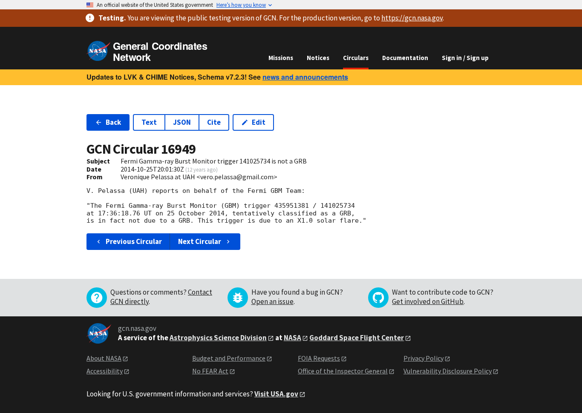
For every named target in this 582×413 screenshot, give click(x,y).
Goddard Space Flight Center (356, 337)
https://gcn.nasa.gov (412, 18)
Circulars (356, 58)
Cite (214, 122)
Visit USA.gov (276, 394)
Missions (280, 58)
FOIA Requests (319, 358)
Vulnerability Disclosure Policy (447, 371)
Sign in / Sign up (465, 58)
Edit (258, 122)
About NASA (103, 358)
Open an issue (272, 301)
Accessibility (104, 371)
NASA (292, 337)
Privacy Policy (423, 358)
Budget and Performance (228, 358)
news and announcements (305, 77)
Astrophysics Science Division (218, 337)
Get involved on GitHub (428, 301)
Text (149, 122)
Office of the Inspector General (343, 371)
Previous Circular (134, 241)
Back (113, 122)
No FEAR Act (210, 371)
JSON (182, 122)
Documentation (405, 58)
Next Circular (199, 241)
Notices (318, 58)
